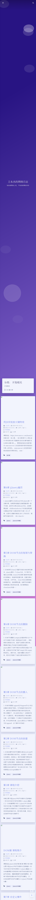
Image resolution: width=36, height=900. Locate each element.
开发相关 (7, 430)
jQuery (8, 520)
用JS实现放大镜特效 (13, 422)
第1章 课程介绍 (11, 785)
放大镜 (8, 455)
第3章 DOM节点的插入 (15, 692)
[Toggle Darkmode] (32, 891)
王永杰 (7, 425)
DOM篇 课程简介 (12, 850)
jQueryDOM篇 (16, 520)
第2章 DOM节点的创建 (15, 738)
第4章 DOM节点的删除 (15, 624)
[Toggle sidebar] (3, 2)
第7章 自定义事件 (12, 896)
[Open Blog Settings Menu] (32, 895)
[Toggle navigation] (33, 2)
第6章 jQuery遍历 (12, 487)
